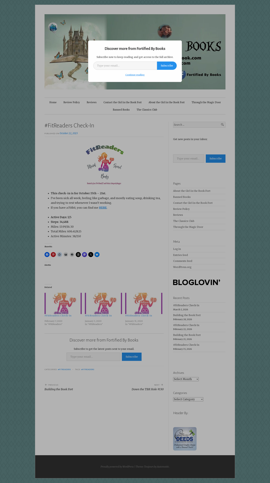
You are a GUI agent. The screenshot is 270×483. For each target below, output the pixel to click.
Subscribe (167, 65)
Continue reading (135, 74)
